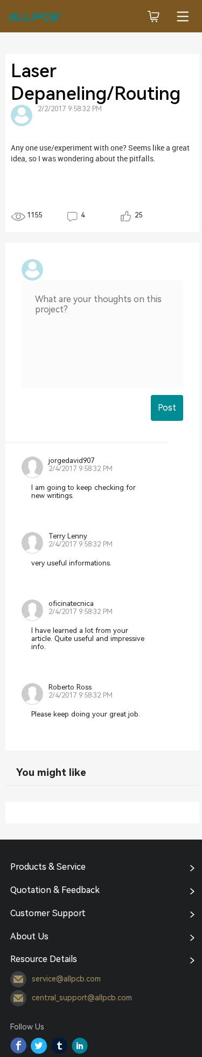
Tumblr (59, 1046)
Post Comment (167, 412)
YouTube (80, 1046)
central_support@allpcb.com (82, 997)
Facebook (18, 1046)
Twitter (39, 1046)
